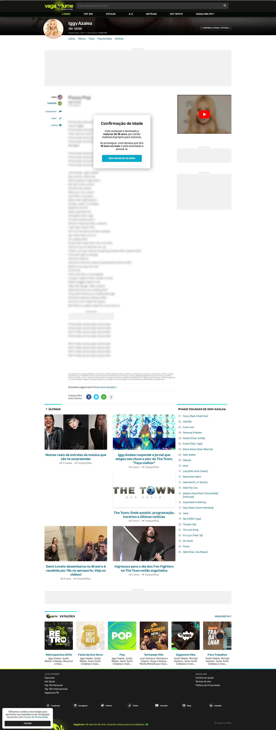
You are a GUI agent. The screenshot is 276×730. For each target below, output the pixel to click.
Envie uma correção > (105, 387)
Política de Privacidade (207, 685)
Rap (70, 29)
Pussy (186, 546)
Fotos (92, 38)
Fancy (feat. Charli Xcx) (195, 416)
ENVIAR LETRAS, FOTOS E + (217, 28)
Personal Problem (192, 432)
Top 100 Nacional (54, 685)
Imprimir (54, 125)
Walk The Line (190, 487)
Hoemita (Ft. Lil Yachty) (195, 482)
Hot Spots (176, 14)
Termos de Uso (203, 681)
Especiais (50, 677)
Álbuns (82, 38)
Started (187, 460)
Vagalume (59, 5)
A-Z (131, 14)
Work (185, 465)
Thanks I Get (189, 524)
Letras (71, 38)
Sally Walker (189, 454)
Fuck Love (188, 427)
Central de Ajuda (204, 677)
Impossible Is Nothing (194, 502)
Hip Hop (78, 29)
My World (188, 541)
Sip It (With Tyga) (192, 518)
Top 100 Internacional (56, 689)
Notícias (151, 14)
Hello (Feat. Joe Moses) (195, 552)
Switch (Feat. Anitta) (194, 438)
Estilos (110, 14)
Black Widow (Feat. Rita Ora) (198, 449)
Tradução (51, 103)
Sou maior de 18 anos (122, 158)
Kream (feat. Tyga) (192, 443)
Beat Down (192, 476)
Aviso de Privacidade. (36, 717)
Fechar (27, 723)
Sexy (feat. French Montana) (198, 507)
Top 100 (88, 14)
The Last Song (190, 530)
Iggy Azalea (80, 23)
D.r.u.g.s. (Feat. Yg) (193, 535)
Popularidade (104, 38)
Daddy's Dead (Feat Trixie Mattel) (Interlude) (200, 495)
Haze (185, 513)
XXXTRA (187, 421)
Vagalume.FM (204, 14)
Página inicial (73, 33)
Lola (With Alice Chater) (195, 471)
